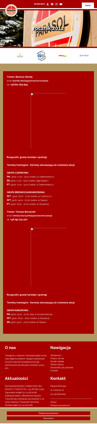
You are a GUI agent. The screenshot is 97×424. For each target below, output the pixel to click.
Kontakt (54, 370)
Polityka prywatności (60, 405)
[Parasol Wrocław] (48, 4)
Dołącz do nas (57, 358)
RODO (53, 402)
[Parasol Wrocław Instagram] (56, 4)
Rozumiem (49, 418)
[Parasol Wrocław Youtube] (61, 4)
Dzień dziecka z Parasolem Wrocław (22, 402)
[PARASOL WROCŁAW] (52, 4)
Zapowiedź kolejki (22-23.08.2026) (21, 392)
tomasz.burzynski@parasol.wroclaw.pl (32, 215)
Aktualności (55, 355)
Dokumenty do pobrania (61, 367)
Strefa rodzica (57, 364)
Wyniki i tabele (57, 361)
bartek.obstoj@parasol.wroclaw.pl (30, 81)
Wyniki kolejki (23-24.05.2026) (19, 405)
